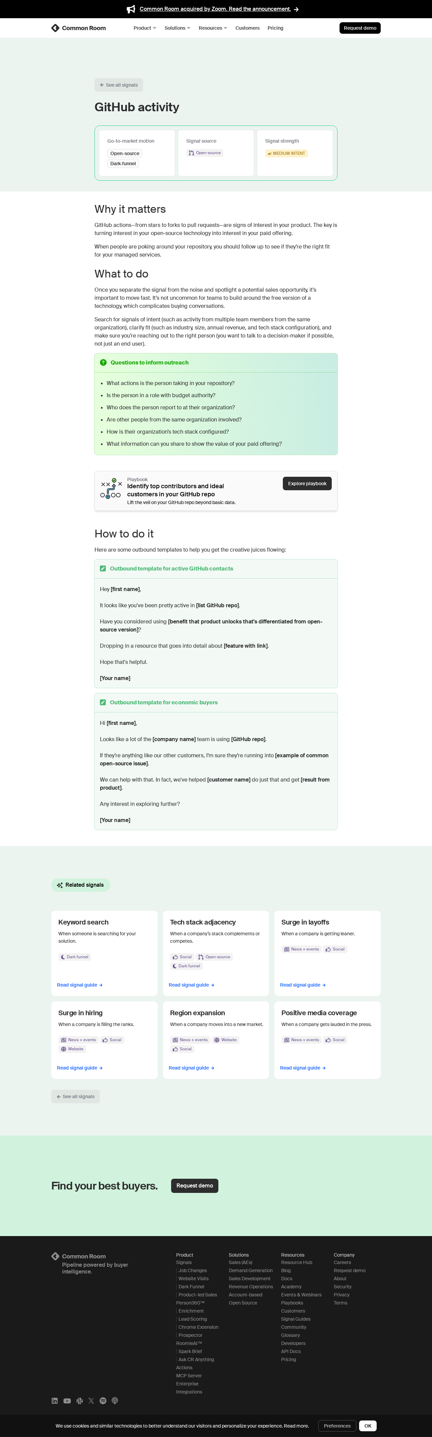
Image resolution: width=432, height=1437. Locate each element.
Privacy (342, 1294)
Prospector (190, 1335)
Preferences (337, 1426)
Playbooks (292, 1303)
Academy (291, 1286)
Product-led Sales (198, 1294)
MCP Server (189, 1375)
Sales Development (250, 1278)
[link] (79, 28)
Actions (184, 1367)
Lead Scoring (193, 1319)
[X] (91, 1400)
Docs (286, 1278)
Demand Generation (251, 1270)
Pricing (276, 28)
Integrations (189, 1392)
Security (343, 1286)
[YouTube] (67, 1400)
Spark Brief (190, 1351)
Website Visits (194, 1278)
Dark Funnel (191, 1286)
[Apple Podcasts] (115, 1400)
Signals (184, 1262)
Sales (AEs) (240, 1262)
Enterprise (187, 1383)
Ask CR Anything (196, 1359)
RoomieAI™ (189, 1343)
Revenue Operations (251, 1286)
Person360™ (190, 1303)
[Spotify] (103, 1400)
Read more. (296, 1426)
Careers (342, 1262)
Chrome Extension (198, 1327)
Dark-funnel (123, 163)
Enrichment (191, 1311)
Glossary (290, 1335)
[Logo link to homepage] (105, 1256)
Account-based (245, 1294)
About (340, 1278)
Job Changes (193, 1270)
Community (293, 1327)
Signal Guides (295, 1319)
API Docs (291, 1351)
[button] (118, 85)
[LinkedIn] (54, 1400)
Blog (286, 1270)
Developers (293, 1343)
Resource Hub (296, 1262)
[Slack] (79, 1400)
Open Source (243, 1303)
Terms (340, 1303)
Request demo (360, 28)
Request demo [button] (195, 1185)
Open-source (124, 153)
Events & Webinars (301, 1294)
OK (367, 1426)
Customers (248, 28)
